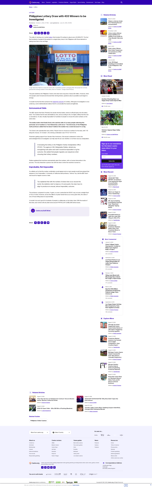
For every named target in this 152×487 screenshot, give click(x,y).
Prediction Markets (63, 2)
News (43, 2)
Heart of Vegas (55, 455)
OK (126, 485)
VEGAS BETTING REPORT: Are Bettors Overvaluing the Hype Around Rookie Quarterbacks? (115, 181)
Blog (103, 2)
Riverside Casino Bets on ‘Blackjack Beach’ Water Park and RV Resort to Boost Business (115, 380)
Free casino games (78, 445)
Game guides (78, 440)
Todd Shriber (116, 220)
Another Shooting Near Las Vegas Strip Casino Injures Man (111, 99)
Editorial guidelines (115, 453)
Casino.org (110, 482)
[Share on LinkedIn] (42, 33)
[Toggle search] (121, 2)
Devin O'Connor (117, 209)
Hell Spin (54, 449)
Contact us (31, 442)
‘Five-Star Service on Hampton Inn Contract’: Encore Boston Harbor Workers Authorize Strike (55, 399)
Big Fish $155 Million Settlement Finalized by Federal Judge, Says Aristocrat (112, 291)
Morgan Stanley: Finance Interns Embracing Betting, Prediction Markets (114, 367)
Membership (32, 447)
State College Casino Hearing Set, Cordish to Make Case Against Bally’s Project (112, 247)
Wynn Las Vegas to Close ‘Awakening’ (114, 192)
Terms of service (115, 445)
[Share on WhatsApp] (38, 33)
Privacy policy (114, 447)
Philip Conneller (114, 267)
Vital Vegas (97, 2)
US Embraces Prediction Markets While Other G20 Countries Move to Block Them (114, 228)
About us (32, 440)
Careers (31, 449)
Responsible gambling (34, 455)
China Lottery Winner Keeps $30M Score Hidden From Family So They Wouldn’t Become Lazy (115, 36)
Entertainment (89, 2)
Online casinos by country (117, 458)
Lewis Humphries (46, 410)
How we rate (32, 453)
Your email (105, 153)
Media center (114, 455)
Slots (75, 447)
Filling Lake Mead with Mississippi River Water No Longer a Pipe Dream (113, 276)
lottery (51, 37)
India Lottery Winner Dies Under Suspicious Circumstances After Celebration (115, 51)
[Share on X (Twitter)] (45, 33)
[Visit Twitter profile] (42, 467)
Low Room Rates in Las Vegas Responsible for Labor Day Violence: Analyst (112, 262)
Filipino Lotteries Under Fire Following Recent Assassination (115, 22)
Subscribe (112, 161)
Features (97, 447)
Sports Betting (81, 2)
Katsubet (54, 451)
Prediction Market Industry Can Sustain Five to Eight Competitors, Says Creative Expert (114, 342)
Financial (48, 2)
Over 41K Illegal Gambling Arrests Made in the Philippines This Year (115, 64)
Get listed (31, 445)
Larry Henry (110, 103)
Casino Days (55, 447)
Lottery (35, 7)
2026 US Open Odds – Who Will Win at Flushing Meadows (54, 408)
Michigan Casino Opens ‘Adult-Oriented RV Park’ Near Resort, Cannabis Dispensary (115, 354)
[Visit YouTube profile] (48, 467)
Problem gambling (115, 451)
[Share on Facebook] (35, 33)
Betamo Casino (55, 445)
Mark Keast (116, 186)
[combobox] (39, 432)
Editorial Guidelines (33, 451)
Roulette (76, 449)
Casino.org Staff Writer (39, 27)
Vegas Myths (73, 2)
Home (112, 442)
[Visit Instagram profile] (51, 467)
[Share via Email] (48, 33)
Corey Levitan (116, 195)
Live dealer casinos (78, 455)
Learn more (76, 485)
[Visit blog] (54, 467)
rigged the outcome (58, 101)
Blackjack (76, 451)
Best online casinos (78, 442)
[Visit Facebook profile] (45, 467)
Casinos (96, 445)
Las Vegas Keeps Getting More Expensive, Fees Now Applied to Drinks (113, 305)
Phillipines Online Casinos (38, 420)
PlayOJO (54, 453)
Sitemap (113, 449)
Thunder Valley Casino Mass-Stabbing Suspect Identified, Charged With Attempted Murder (102, 408)
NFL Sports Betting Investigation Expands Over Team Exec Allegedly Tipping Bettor (115, 204)
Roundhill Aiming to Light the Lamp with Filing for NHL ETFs (114, 216)
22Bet (53, 442)
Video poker (76, 453)
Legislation (54, 2)
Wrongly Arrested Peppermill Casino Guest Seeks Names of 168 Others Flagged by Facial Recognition (115, 328)
